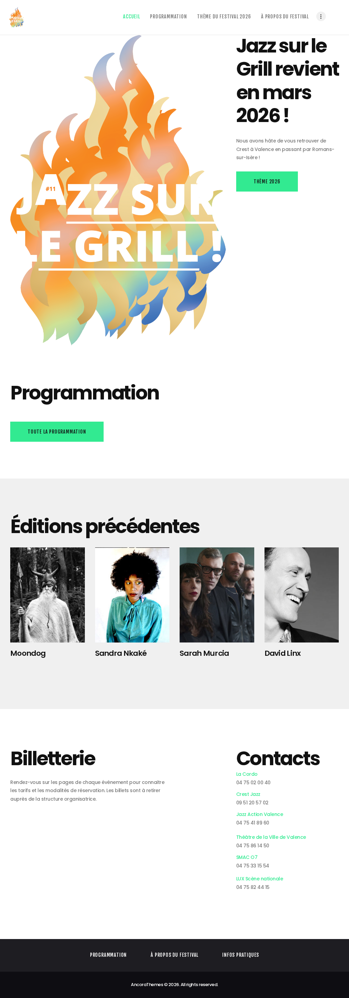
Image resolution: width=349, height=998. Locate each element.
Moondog (27, 653)
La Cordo (247, 774)
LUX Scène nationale (259, 878)
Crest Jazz (248, 794)
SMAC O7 (247, 857)
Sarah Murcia (204, 653)
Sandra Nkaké (121, 653)
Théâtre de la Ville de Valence (271, 837)
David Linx (282, 653)
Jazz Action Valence (259, 814)
